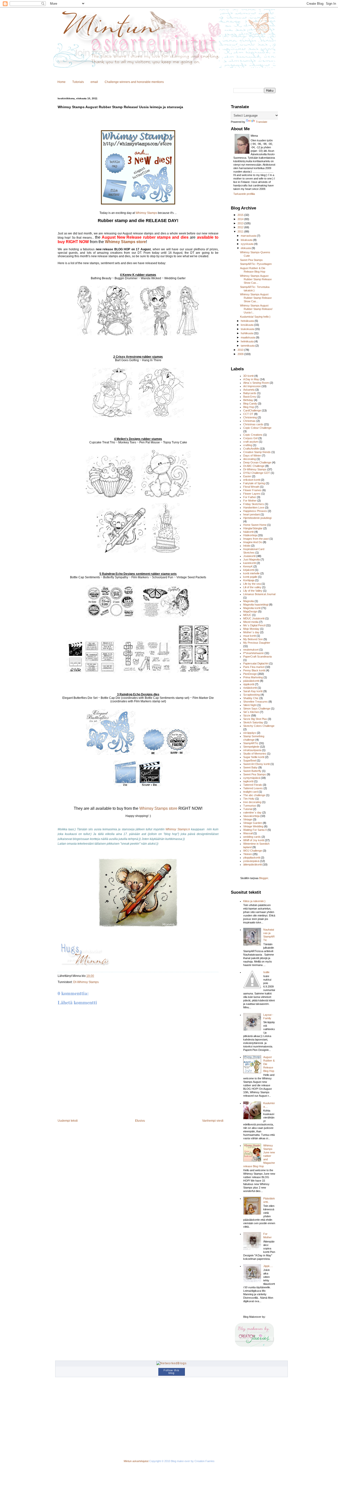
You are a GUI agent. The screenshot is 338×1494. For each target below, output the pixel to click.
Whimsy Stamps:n (178, 829)
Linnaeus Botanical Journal (259, 594)
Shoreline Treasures (255, 701)
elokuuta (246, 248)
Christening (250, 417)
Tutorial (247, 809)
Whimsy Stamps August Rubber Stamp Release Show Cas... (256, 279)
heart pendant (251, 514)
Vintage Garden (252, 822)
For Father (249, 497)
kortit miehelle (251, 573)
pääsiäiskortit (251, 680)
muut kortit (249, 635)
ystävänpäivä (251, 861)
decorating (249, 458)
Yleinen (247, 854)
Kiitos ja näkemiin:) (254, 901)
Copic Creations (253, 434)
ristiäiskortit (250, 687)
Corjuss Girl (250, 438)
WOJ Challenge (252, 850)
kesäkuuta (247, 324)
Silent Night (250, 705)
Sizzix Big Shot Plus (255, 718)
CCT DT (248, 413)
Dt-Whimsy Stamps (86, 982)
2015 (241, 214)
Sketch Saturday (253, 722)
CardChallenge (252, 410)
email (94, 82)
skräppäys (249, 732)
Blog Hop (248, 406)
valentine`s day (252, 812)
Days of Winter (252, 455)
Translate (261, 121)
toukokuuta (248, 329)
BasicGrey (249, 396)
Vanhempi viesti (212, 1120)
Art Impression (252, 386)
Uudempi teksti (68, 1120)
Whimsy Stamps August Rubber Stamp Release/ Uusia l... (256, 309)
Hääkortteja (250, 535)
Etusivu (140, 1120)
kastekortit (249, 562)
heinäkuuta (248, 320)
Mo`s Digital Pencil (254, 625)
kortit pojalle (250, 576)
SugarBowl (249, 760)
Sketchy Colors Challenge (258, 725)
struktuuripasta (252, 750)
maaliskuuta (248, 337)
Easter (247, 476)
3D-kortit (248, 375)
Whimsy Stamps (146, 213)
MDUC (247, 614)
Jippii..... (268, 1266)
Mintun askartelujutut (136, 1461)
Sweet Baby (250, 767)
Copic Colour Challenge (257, 427)
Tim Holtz (249, 798)
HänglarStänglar (253, 528)
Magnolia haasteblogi (255, 604)
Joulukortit (249, 556)
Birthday (248, 400)
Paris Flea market (254, 666)
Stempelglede (251, 746)
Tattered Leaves (253, 788)
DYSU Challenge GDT (256, 472)
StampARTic (250, 743)
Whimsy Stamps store (125, 242)
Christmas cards (253, 424)
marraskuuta (249, 235)
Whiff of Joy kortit (253, 840)
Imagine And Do (252, 542)
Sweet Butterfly (252, 770)
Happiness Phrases (255, 510)
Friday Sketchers (253, 504)
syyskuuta (247, 243)
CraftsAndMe (251, 448)
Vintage (247, 819)
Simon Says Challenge (256, 708)
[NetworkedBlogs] (171, 1363)
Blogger (263, 878)
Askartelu (249, 389)
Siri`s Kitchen (251, 711)
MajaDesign (250, 611)
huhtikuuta (247, 333)
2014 (241, 219)
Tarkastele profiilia (244, 193)
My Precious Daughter (256, 642)
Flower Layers (252, 493)
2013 (241, 223)
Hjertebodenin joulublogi (257, 517)
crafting (247, 445)
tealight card (250, 791)
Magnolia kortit (252, 608)
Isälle (266, 972)
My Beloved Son (253, 639)
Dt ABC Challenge (254, 465)
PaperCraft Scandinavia (257, 656)
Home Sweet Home (254, 524)
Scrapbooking (251, 694)
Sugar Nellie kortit (253, 757)
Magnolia (248, 601)
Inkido (246, 545)
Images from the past (256, 538)
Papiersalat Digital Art (255, 663)
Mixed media (250, 621)
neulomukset (251, 649)
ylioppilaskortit (251, 857)
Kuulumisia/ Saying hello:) (255, 316)
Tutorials (78, 82)
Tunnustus (249, 805)
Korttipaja (248, 580)
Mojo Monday (251, 628)
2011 (241, 231)
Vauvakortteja (251, 815)
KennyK (248, 566)
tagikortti (248, 781)
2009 (241, 354)
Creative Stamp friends (257, 452)
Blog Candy (250, 403)
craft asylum (250, 441)
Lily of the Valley (252, 590)
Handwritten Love (253, 507)
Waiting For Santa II (255, 829)
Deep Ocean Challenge (257, 462)
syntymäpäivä (251, 777)
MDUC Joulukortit (254, 618)
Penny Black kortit (254, 670)
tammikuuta (248, 345)
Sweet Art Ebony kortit (256, 763)
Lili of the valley (252, 587)
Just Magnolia (251, 559)
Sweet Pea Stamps (251, 259)
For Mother (250, 500)
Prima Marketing (253, 677)
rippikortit (248, 684)
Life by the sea (252, 583)
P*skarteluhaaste (253, 653)
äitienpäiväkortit (252, 864)
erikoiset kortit (251, 479)
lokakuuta (247, 239)
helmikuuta (247, 341)
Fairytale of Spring (254, 483)
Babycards (249, 393)
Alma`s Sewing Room (256, 382)
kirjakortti (248, 569)
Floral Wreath (251, 486)
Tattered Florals (252, 784)
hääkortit (248, 531)
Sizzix (246, 715)
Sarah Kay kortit (253, 691)
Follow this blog (171, 1371)
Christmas (249, 420)
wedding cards (252, 836)
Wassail (248, 833)
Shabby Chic (251, 698)
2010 (241, 349)
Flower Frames (252, 490)
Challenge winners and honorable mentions (134, 82)
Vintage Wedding (253, 826)
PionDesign (250, 673)
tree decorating (252, 802)
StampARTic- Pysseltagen (256, 263)
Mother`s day (251, 632)
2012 (241, 227)
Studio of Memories (254, 753)
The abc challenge (254, 795)
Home (61, 82)
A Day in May (251, 379)
